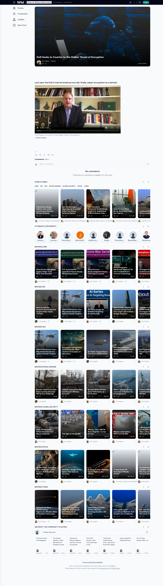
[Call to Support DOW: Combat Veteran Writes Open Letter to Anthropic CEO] (150, 424)
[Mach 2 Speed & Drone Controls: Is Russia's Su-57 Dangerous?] (124, 384)
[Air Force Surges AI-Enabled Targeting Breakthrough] (98, 304)
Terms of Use (104, 568)
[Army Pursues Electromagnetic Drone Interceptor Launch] (98, 264)
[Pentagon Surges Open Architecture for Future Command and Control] (150, 264)
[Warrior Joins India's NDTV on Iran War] (124, 424)
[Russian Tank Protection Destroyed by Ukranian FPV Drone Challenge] (46, 384)
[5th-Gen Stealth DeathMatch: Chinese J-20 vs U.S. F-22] (150, 504)
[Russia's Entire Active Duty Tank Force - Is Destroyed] (98, 384)
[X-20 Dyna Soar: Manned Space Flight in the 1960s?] (98, 464)
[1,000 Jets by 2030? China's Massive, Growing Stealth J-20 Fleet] (98, 504)
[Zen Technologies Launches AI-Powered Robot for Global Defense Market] (72, 203)
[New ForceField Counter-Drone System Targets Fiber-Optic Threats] (46, 304)
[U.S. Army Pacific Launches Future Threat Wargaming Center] (72, 264)
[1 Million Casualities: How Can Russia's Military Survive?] (72, 384)
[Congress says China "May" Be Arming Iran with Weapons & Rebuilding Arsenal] (72, 504)
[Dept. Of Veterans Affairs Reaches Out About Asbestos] (46, 424)
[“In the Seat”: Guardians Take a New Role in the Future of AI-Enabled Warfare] (46, 464)
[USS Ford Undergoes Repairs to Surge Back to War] (150, 344)
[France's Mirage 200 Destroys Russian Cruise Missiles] (150, 384)
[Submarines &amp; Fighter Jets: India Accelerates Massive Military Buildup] (46, 203)
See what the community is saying (51, 527)
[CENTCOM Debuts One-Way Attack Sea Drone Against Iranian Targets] (72, 304)
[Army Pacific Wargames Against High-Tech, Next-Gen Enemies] (46, 264)
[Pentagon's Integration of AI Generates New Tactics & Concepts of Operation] (72, 344)
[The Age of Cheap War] (72, 424)
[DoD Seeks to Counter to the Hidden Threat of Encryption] (92, 36)
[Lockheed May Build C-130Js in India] (150, 203)
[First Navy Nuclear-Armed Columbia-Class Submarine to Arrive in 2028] (124, 344)
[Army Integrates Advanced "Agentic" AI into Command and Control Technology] (124, 264)
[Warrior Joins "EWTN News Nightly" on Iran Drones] (98, 424)
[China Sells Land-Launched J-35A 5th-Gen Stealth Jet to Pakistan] (124, 504)
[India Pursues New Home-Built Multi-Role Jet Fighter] (124, 203)
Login (146, 2)
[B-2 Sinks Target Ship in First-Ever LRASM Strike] (98, 344)
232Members (57, 2)
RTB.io (113, 566)
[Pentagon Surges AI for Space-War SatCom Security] (72, 464)
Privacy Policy (115, 568)
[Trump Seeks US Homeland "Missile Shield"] (124, 464)
